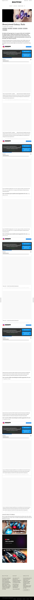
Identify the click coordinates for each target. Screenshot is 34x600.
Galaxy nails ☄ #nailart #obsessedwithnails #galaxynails (10, 320)
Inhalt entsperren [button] (26, 51)
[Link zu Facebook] (2, 0)
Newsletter (26, 0)
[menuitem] (26, 0)
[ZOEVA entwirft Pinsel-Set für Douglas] (0, 300)
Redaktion (11, 26)
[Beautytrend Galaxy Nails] (17, 15)
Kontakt (30, 0)
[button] (4, 28)
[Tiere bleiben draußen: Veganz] (33, 300)
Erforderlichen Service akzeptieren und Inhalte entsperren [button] (26, 55)
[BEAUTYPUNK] (17, 3)
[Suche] (24, 6)
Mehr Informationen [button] (12, 55)
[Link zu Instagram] (3, 0)
